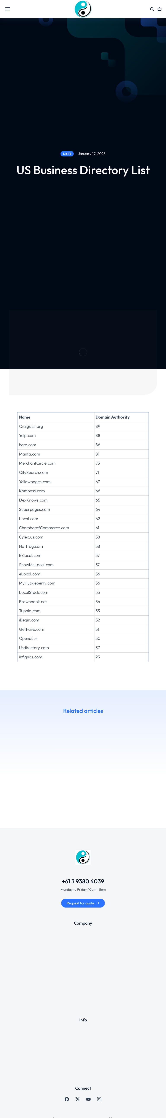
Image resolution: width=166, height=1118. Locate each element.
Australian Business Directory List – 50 (49, 789)
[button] (6, 764)
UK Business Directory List (130, 786)
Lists (16, 800)
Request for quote (80, 903)
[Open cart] (159, 9)
